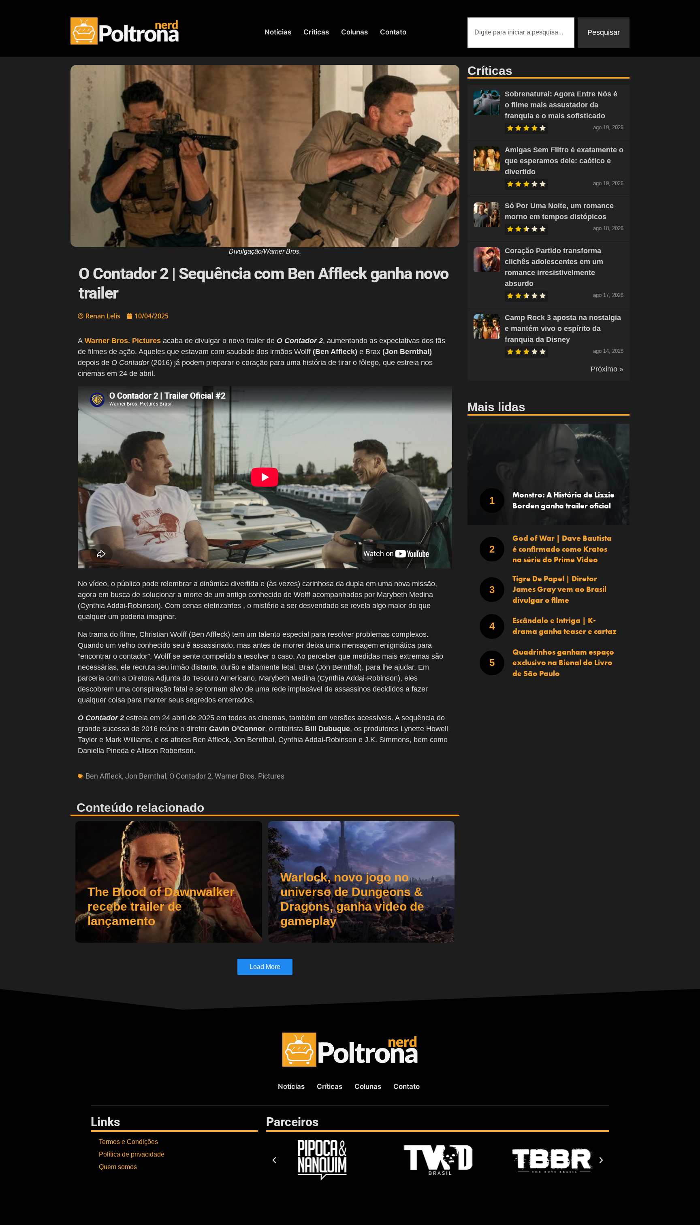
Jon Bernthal (145, 776)
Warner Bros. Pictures (249, 776)
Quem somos (118, 1166)
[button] (274, 1160)
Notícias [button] (278, 32)
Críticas (316, 32)
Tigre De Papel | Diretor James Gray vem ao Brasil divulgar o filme (559, 589)
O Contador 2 (190, 776)
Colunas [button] (354, 32)
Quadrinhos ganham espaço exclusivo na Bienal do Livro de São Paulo (563, 663)
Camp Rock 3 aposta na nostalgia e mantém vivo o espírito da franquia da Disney (563, 329)
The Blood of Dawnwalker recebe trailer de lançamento (161, 906)
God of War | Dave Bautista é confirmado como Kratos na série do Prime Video (562, 549)
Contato (393, 32)
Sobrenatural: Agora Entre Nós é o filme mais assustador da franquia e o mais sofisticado (561, 105)
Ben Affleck (103, 776)
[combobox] (520, 32)
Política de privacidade (131, 1154)
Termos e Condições (128, 1141)
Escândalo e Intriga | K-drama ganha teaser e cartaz (564, 625)
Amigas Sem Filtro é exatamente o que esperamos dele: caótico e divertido (564, 161)
